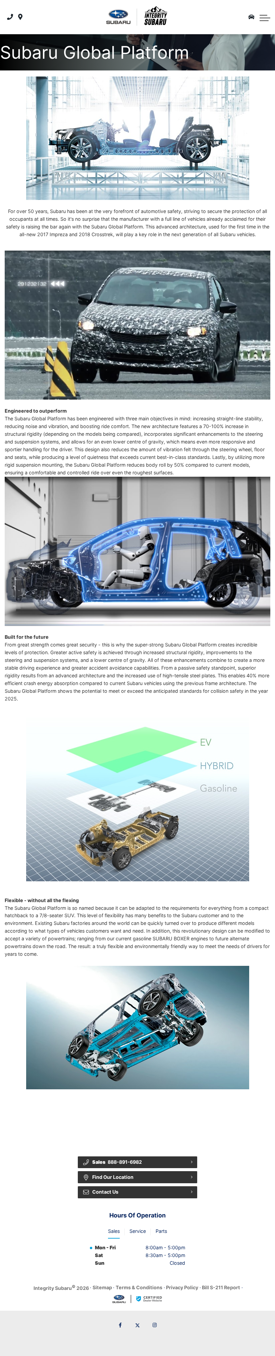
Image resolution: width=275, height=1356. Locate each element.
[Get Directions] (20, 17)
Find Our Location (112, 1177)
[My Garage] (252, 17)
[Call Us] (10, 17)
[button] (265, 17)
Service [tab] (137, 1231)
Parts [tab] (161, 1231)
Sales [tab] (114, 1231)
